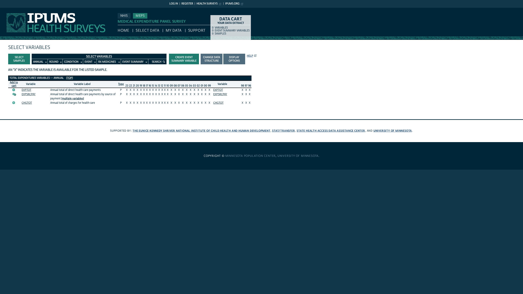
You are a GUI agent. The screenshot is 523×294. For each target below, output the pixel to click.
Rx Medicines (107, 62)
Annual (38, 62)
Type (121, 84)
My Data (174, 30)
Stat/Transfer (283, 131)
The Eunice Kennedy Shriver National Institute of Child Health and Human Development (201, 131)
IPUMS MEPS (9, 10)
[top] (69, 78)
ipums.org (232, 4)
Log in (173, 4)
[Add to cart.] (13, 89)
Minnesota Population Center (250, 156)
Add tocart (14, 84)
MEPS (140, 16)
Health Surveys (207, 4)
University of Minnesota (392, 131)
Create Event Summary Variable (184, 59)
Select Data (147, 30)
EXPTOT (26, 90)
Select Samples (19, 59)
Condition (71, 62)
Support (197, 30)
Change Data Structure (211, 59)
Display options (234, 59)
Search (156, 62)
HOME (123, 30)
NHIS (124, 16)
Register (187, 4)
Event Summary (133, 62)
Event (88, 62)
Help (250, 56)
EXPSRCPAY (29, 94)
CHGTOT (27, 103)
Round (53, 62)
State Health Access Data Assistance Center (331, 131)
